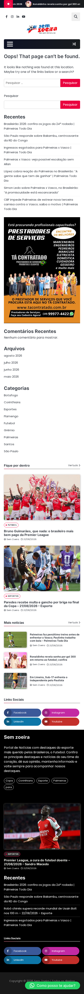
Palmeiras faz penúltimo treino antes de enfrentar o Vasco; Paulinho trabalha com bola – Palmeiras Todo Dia (55, 637)
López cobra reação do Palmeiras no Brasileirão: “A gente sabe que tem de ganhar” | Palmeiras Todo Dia (41, 176)
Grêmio (9, 430)
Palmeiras (11, 437)
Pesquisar (11, 96)
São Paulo (11, 451)
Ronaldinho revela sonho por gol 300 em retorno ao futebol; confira (53, 658)
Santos (9, 444)
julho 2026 (11, 363)
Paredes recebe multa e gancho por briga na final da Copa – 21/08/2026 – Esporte (41, 604)
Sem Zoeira (13, 539)
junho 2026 (11, 370)
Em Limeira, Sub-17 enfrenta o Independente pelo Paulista (48, 679)
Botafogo (11, 395)
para (9, 787)
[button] (52, 985)
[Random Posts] (74, 44)
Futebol (9, 423)
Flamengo (11, 416)
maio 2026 (11, 377)
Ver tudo (73, 465)
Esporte (43, 780)
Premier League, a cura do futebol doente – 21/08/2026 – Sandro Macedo (37, 862)
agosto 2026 (13, 356)
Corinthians (12, 402)
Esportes (10, 409)
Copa (9, 780)
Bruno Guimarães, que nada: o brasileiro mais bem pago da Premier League (38, 533)
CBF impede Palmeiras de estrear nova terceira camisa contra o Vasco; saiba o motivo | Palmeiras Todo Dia (41, 204)
